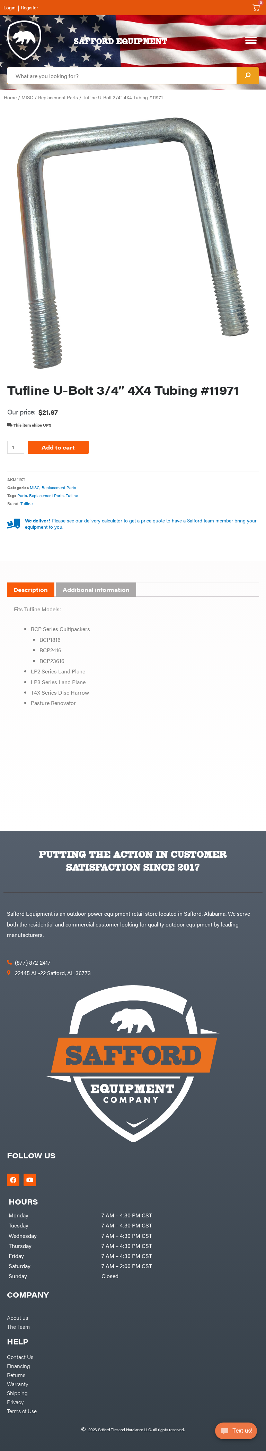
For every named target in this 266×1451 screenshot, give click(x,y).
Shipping (17, 1393)
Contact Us (20, 1356)
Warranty (17, 1383)
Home (10, 97)
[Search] (248, 75)
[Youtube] (30, 1180)
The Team (18, 1326)
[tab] (30, 589)
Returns (16, 1374)
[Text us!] (236, 1433)
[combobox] (122, 75)
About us (17, 1317)
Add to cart (58, 447)
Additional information (96, 590)
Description (31, 590)
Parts (22, 495)
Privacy (15, 1402)
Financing (18, 1365)
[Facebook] (13, 1180)
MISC (27, 97)
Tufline (72, 495)
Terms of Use (22, 1411)
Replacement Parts (58, 97)
